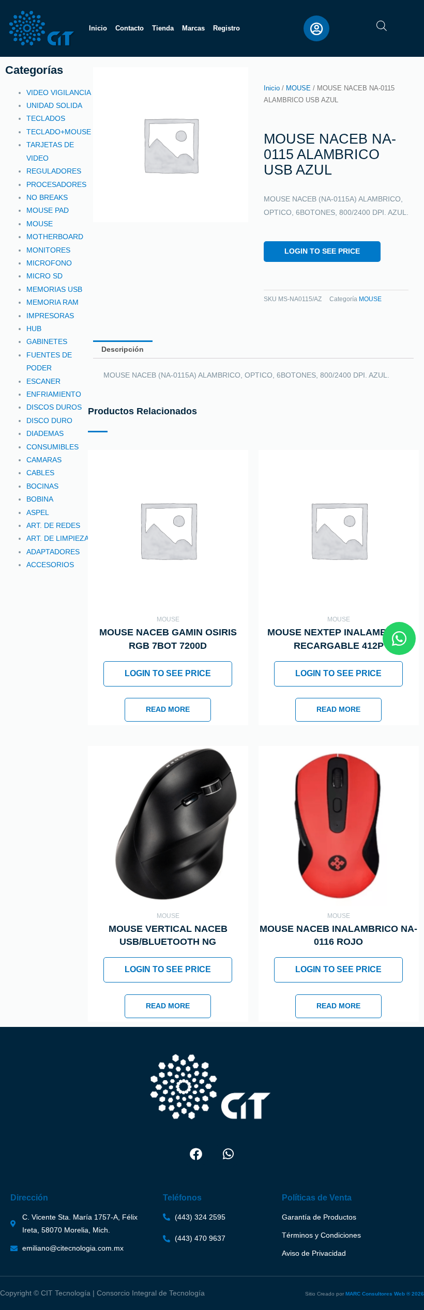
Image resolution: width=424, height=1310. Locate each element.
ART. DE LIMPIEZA (57, 538)
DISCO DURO (49, 421)
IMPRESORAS (50, 316)
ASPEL (37, 513)
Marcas (193, 28)
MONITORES (48, 250)
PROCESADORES (56, 185)
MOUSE (39, 224)
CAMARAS (44, 460)
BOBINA (39, 499)
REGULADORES (53, 171)
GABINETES (46, 342)
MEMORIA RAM (52, 302)
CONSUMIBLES (52, 447)
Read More (168, 709)
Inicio (98, 28)
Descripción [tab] (122, 349)
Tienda (163, 28)
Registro (226, 28)
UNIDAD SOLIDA (54, 106)
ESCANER (43, 381)
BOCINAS (42, 486)
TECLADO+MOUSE (58, 132)
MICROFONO (49, 263)
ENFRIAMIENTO (53, 394)
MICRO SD (44, 276)
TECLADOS (45, 118)
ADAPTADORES (53, 552)
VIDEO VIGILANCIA (58, 93)
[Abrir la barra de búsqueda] (381, 26)
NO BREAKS (47, 197)
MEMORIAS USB (54, 289)
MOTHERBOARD (54, 237)
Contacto (129, 28)
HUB (33, 329)
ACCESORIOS (50, 565)
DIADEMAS (45, 434)
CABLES (40, 473)
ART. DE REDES (53, 525)
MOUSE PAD (47, 210)
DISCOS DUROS (54, 407)
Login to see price (322, 251)
